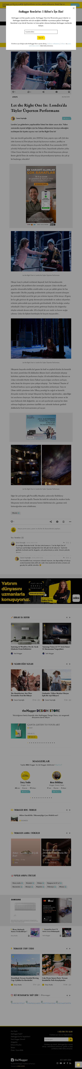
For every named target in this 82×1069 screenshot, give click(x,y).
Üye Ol (41, 38)
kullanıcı (63, 44)
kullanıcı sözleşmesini (53, 44)
